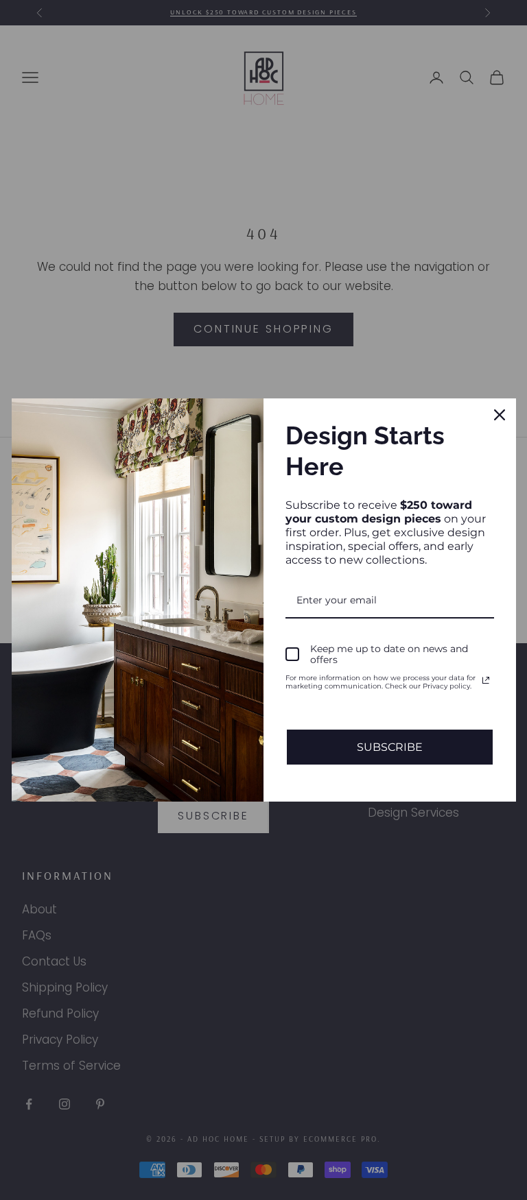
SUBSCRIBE (390, 747)
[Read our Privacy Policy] (486, 680)
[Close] (499, 414)
